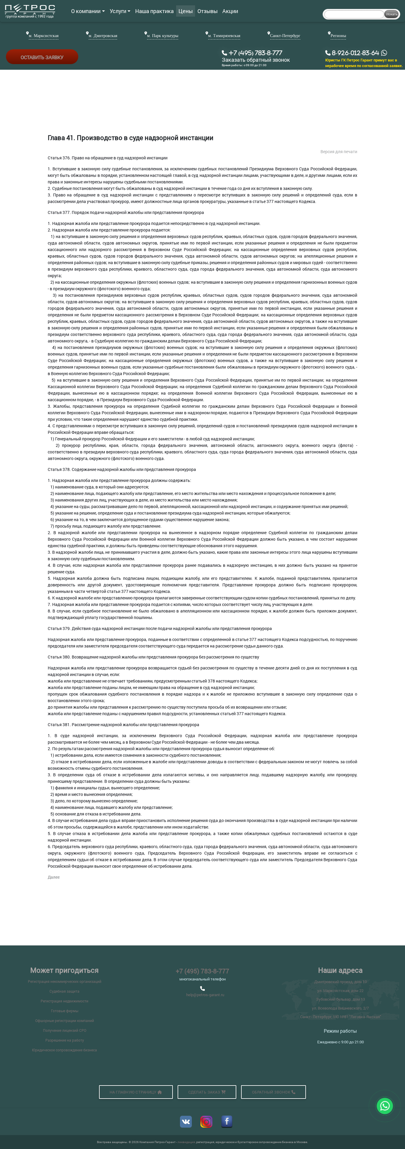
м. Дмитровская (103, 36)
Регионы (338, 36)
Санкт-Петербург (285, 36)
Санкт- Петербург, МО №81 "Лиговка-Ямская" (340, 1016)
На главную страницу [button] (133, 1092)
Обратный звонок (271, 1092)
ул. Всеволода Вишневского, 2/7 (340, 1008)
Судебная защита (64, 991)
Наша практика (154, 11)
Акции (230, 11)
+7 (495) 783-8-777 (202, 971)
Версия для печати (339, 151)
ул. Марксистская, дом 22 (340, 990)
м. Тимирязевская (224, 36)
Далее (54, 877)
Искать (392, 14)
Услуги (118, 11)
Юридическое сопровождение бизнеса (64, 1050)
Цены (185, 11)
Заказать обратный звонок (256, 60)
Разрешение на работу (64, 1040)
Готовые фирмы (64, 1010)
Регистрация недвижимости (64, 1001)
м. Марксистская (43, 36)
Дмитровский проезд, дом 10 (340, 981)
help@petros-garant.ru (205, 994)
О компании (86, 11)
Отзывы (207, 11)
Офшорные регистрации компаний (64, 1020)
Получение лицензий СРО (64, 1030)
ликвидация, (187, 1142)
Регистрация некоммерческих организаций (64, 981)
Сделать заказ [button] (204, 1092)
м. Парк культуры (162, 36)
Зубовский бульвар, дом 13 (340, 999)
